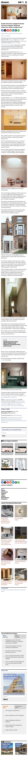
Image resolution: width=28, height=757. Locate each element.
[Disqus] (14, 611)
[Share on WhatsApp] (18, 30)
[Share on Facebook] (2, 30)
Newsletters (5, 497)
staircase (20, 52)
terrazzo (3, 360)
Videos (3, 496)
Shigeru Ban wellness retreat (6, 746)
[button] (23, 2)
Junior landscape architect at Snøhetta (13, 721)
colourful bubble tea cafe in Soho (10, 395)
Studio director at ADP (11, 730)
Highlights (8, 742)
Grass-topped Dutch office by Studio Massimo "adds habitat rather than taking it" (14, 656)
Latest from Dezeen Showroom (11, 503)
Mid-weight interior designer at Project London (13, 725)
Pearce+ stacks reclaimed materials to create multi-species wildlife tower (14, 662)
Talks (3, 494)
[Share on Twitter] (5, 30)
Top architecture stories (9, 633)
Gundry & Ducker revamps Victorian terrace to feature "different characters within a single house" (12, 25)
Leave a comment (5, 35)
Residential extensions (15, 419)
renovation (11, 39)
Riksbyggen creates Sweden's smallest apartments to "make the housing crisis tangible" (14, 640)
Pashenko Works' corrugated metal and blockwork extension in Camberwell (13, 402)
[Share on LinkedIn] (13, 30)
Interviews (4, 492)
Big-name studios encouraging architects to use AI (13, 651)
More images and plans (10, 441)
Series (3, 490)
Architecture (4, 422)
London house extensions (11, 399)
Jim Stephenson (17, 415)
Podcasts (4, 499)
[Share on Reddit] (10, 30)
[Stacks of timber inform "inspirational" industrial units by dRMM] (20, 2)
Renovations (4, 419)
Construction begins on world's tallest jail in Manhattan (13, 646)
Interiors (23, 420)
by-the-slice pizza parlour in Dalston (13, 396)
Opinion (3, 493)
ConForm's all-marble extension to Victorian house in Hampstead (12, 404)
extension (19, 39)
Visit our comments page (7, 589)
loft (13, 53)
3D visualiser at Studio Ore (12, 710)
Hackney (3, 420)
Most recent (17, 636)
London (22, 41)
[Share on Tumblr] (16, 30)
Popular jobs (5, 707)
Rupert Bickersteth (6, 33)
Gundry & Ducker (16, 42)
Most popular (5, 636)
